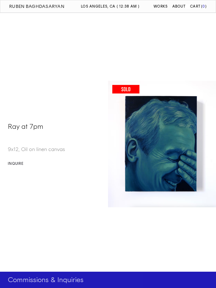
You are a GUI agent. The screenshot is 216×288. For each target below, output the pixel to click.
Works (161, 6)
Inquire (16, 163)
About (179, 6)
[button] (196, 6)
